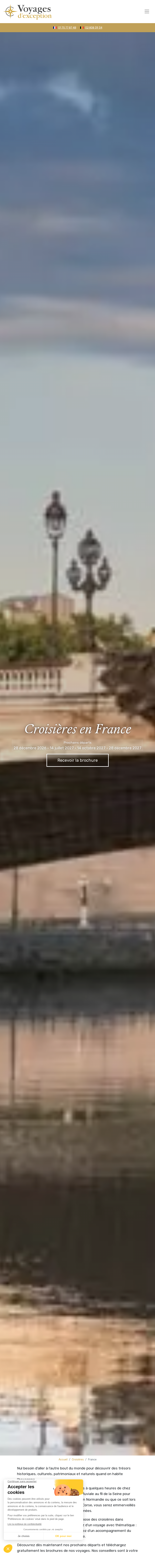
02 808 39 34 (93, 27)
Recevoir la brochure (77, 760)
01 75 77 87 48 (67, 27)
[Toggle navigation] (147, 11)
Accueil (63, 1459)
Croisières (78, 1459)
